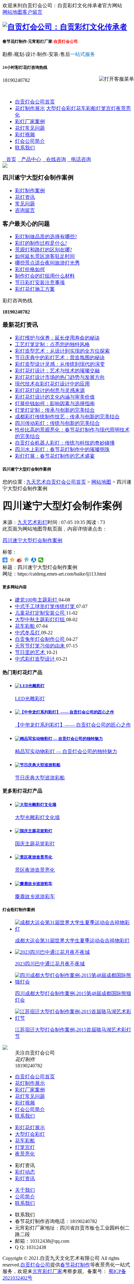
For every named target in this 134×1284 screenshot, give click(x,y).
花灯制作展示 (30, 108)
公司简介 (25, 1196)
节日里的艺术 (30, 652)
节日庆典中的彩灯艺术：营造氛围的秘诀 (60, 357)
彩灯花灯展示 (30, 1127)
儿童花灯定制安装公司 (40, 613)
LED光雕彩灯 (30, 698)
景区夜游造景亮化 (35, 870)
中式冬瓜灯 (28, 632)
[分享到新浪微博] (19, 559)
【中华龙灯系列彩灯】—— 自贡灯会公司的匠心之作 (73, 725)
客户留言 (32, 12)
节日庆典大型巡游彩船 (40, 777)
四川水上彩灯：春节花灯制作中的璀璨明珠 (62, 449)
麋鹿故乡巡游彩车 (35, 896)
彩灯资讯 (25, 1178)
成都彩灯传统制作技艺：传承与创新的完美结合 (67, 416)
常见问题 (25, 203)
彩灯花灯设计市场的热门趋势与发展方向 (60, 377)
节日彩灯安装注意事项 (40, 282)
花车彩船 (86, 108)
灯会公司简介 (30, 141)
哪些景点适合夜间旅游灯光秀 (47, 262)
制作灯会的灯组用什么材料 (45, 276)
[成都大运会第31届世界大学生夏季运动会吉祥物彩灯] (73, 929)
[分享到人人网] (33, 559)
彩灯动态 (25, 1172)
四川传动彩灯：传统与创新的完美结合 (57, 423)
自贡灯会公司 (35, 1264)
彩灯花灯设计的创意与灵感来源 (50, 390)
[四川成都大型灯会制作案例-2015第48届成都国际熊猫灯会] (73, 981)
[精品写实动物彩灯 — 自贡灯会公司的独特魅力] (59, 738)
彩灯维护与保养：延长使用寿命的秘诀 (57, 337)
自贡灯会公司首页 (35, 101)
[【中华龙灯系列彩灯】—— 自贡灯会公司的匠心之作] (64, 712)
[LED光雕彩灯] (30, 685)
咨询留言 (25, 210)
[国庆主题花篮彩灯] (33, 830)
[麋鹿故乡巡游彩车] (33, 883)
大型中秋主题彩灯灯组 (40, 619)
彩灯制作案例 (30, 190)
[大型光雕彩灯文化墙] (35, 804)
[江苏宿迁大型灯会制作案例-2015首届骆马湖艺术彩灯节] (73, 1018)
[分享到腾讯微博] (26, 559)
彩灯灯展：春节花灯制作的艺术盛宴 (55, 456)
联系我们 (25, 147)
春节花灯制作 (75, 1264)
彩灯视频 (25, 134)
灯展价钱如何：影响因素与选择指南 (55, 403)
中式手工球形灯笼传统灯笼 (45, 606)
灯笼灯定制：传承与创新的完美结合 (55, 410)
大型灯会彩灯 (61, 108)
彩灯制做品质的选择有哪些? (46, 236)
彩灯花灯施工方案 (35, 289)
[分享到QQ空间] (12, 559)
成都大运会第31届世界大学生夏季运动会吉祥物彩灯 (72, 940)
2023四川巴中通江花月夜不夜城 (50, 963)
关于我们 (25, 1190)
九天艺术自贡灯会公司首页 (56, 482)
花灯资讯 (25, 197)
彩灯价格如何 (30, 269)
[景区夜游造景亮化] (33, 857)
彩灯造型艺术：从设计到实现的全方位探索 (62, 351)
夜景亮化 (25, 1153)
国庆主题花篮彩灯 (35, 843)
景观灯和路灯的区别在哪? (43, 249)
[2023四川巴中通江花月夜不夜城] (52, 952)
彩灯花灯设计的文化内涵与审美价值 (55, 397)
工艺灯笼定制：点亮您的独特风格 (52, 344)
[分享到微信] (41, 559)
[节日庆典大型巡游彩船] (37, 765)
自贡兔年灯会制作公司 (40, 639)
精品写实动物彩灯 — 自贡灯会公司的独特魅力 (66, 751)
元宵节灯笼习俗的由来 (40, 645)
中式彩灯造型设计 (35, 659)
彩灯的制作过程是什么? (41, 243)
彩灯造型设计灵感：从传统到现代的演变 (60, 364)
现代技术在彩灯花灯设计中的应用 (52, 383)
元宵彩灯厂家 (47, 1271)
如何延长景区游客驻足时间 (45, 256)
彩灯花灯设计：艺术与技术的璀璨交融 (57, 370)
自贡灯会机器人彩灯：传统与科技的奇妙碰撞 (65, 443)
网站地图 (12, 12)
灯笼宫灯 (106, 108)
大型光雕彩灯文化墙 (37, 817)
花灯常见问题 (30, 128)
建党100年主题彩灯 (37, 599)
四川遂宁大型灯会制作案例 (32, 540)
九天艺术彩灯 (32, 522)
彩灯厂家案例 (30, 121)
